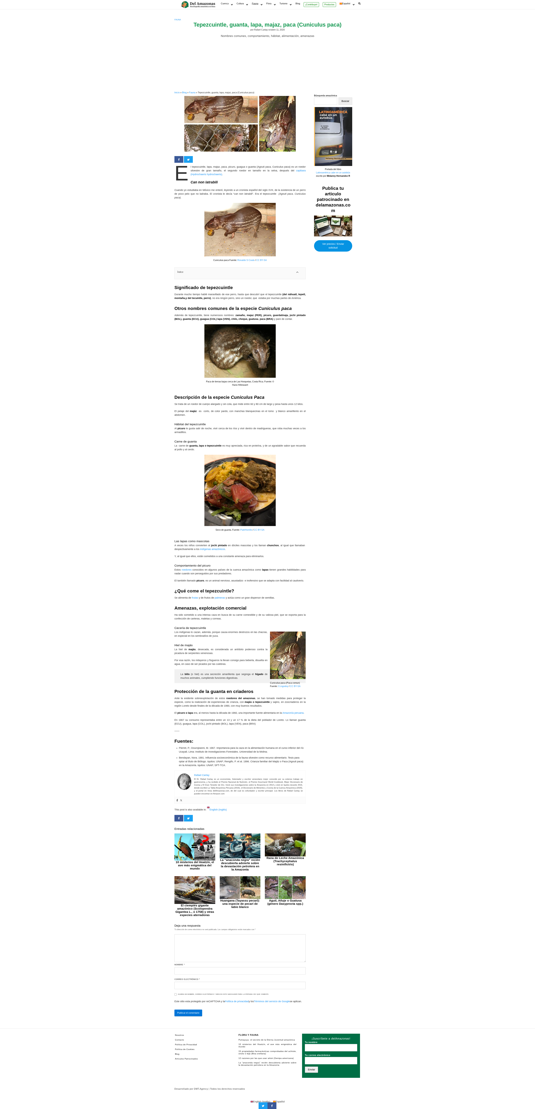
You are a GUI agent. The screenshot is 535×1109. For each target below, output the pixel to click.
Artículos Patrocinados (186, 1059)
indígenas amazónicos (212, 549)
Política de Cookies (184, 1049)
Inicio (177, 92)
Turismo (283, 3)
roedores (187, 569)
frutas (195, 597)
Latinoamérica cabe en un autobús (333, 172)
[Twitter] (181, 800)
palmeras (220, 597)
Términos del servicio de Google (272, 1001)
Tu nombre (311, 1042)
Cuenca (225, 3)
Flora (268, 3)
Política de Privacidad (186, 1044)
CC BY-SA (261, 260)
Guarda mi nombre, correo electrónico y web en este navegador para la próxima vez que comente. (223, 994)
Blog (298, 3)
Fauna (255, 3)
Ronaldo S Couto (246, 260)
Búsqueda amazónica (325, 95)
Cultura (240, 3)
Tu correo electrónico (317, 1055)
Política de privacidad (237, 1001)
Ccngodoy (283, 686)
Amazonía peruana (293, 712)
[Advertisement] (267, 70)
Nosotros (179, 1035)
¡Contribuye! (311, 4)
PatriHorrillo (246, 530)
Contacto (179, 1040)
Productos (329, 4)
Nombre (179, 965)
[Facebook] (177, 800)
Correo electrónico (187, 979)
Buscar (345, 101)
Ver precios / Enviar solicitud (333, 246)
